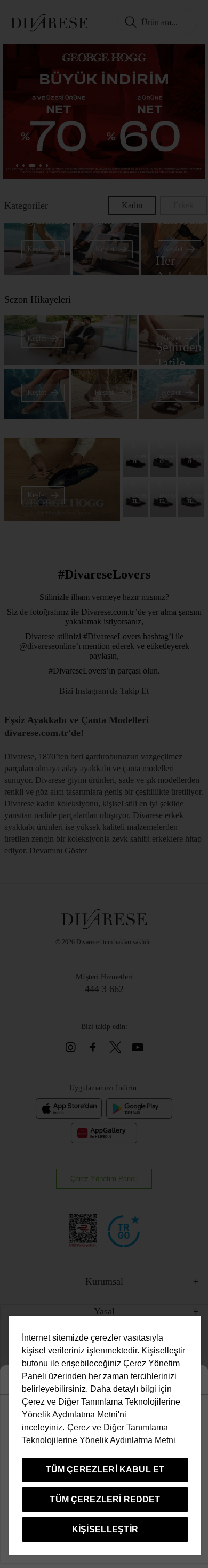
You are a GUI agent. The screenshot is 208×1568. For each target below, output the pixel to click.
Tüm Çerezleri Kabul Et (105, 1469)
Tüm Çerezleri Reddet (105, 1499)
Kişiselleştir (105, 1529)
